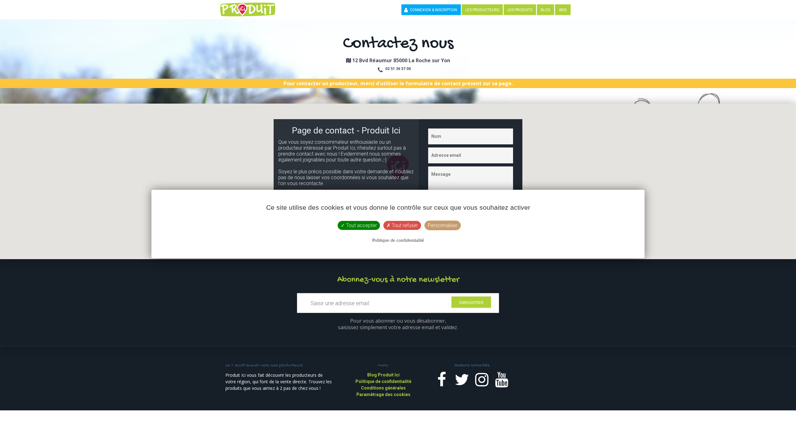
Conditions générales (383, 387)
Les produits (519, 10)
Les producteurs (482, 10)
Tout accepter (361, 225)
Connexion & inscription (433, 10)
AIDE (563, 10)
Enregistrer (471, 303)
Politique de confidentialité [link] (398, 240)
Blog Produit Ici (383, 374)
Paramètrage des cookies (383, 394)
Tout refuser (404, 225)
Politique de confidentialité (383, 381)
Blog (545, 10)
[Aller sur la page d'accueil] (250, 9)
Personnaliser (442, 225)
